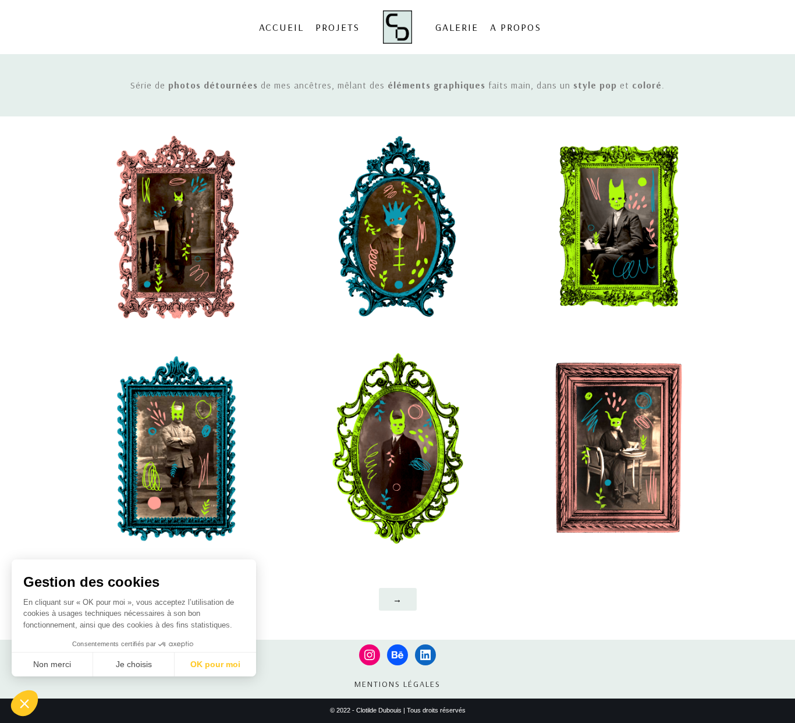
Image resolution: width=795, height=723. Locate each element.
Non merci (52, 664)
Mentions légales (397, 684)
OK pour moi (215, 664)
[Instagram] (369, 654)
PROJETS (337, 26)
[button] (24, 703)
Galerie (456, 26)
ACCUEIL (281, 26)
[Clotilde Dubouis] (400, 27)
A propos (515, 26)
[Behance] (397, 654)
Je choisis (134, 664)
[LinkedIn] (425, 654)
